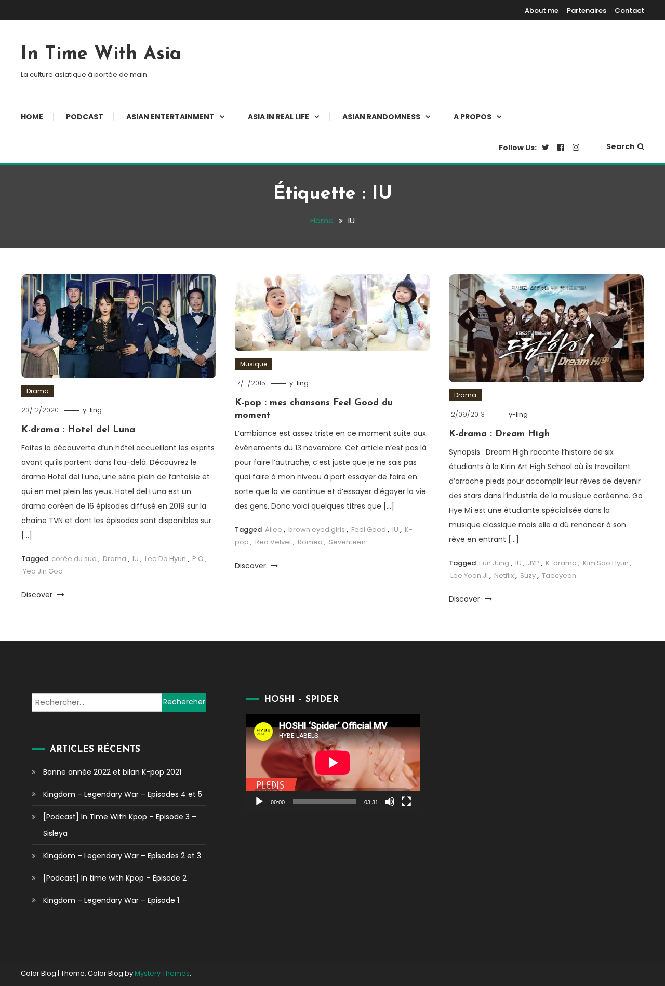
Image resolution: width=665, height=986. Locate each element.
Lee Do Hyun (165, 559)
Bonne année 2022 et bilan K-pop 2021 (112, 772)
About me (541, 11)
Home (32, 117)
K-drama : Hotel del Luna (78, 430)
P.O (198, 559)
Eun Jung (494, 563)
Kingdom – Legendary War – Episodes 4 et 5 (122, 794)
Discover (38, 595)
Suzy (528, 575)
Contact (629, 11)
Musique (253, 363)
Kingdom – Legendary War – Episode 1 (111, 900)
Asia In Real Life (278, 117)
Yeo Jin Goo (43, 571)
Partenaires (586, 11)
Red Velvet (273, 542)
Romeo (310, 542)
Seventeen (347, 542)
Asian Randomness (381, 117)
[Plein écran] (406, 801)
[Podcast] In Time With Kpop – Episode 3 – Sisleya (119, 824)
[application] (333, 762)
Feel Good (368, 530)
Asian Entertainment (170, 117)
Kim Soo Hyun (606, 563)
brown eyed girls (316, 530)
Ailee (273, 530)
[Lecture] (259, 801)
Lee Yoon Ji (469, 575)
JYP (533, 563)
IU (135, 559)
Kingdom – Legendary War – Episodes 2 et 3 (122, 855)
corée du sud (74, 559)
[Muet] (389, 801)
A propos (472, 117)
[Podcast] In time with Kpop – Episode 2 (115, 878)
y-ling (92, 410)
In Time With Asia (101, 54)
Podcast (84, 117)
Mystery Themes (162, 973)
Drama (37, 391)
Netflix (504, 575)
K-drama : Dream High (499, 434)
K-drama (561, 563)
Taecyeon (559, 575)
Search (620, 146)
